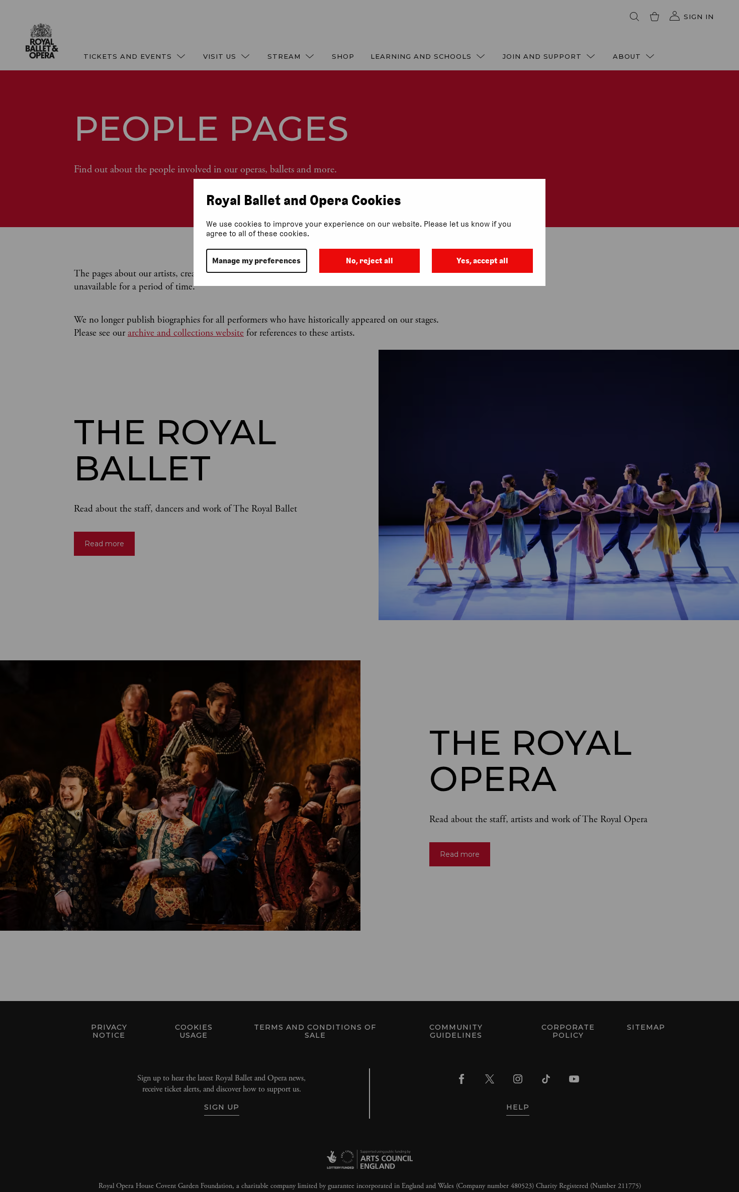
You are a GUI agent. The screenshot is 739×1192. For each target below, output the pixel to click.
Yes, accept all (482, 260)
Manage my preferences (256, 260)
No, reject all (369, 260)
